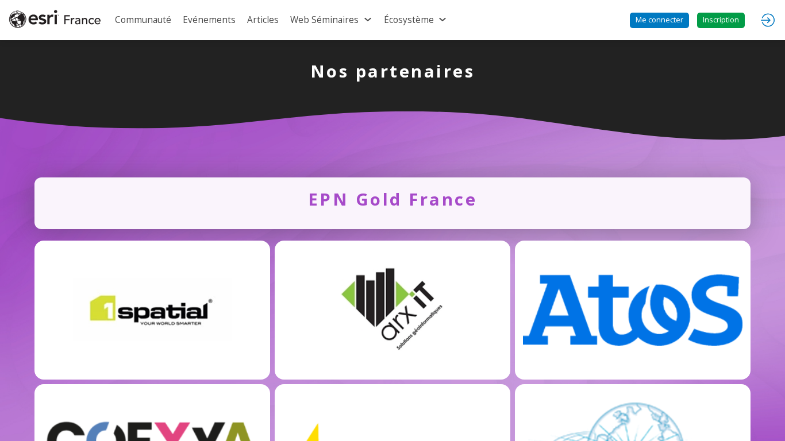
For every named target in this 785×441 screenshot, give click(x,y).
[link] (143, 20)
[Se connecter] (768, 20)
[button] (659, 20)
